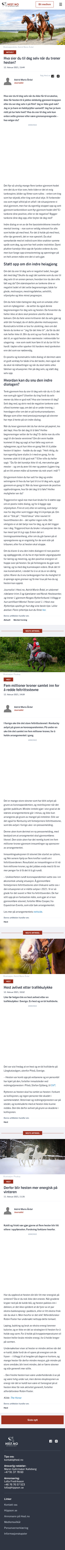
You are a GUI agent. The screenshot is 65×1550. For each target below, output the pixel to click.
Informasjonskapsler (15, 1533)
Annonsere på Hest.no (17, 1516)
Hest (8, 679)
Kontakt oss (10, 1504)
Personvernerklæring (16, 1527)
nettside (38, 911)
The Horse (15, 1397)
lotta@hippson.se (14, 1487)
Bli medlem (44, 4)
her (44, 609)
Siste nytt (33, 1419)
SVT (53, 1085)
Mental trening (20, 619)
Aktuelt (10, 52)
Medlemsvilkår (12, 1521)
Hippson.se (10, 1510)
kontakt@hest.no (13, 1459)
